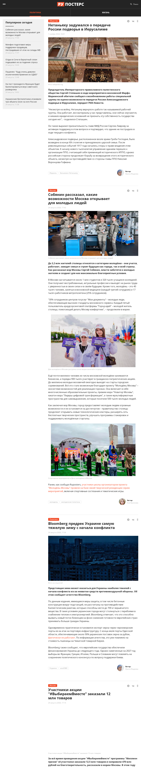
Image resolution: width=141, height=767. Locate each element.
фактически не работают (61, 637)
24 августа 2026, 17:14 (57, 703)
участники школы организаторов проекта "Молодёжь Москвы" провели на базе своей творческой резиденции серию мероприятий (89, 488)
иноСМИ (63, 668)
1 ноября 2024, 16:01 (56, 34)
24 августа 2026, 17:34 (57, 532)
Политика (35, 12)
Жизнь (105, 12)
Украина (53, 668)
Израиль (53, 173)
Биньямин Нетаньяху (69, 173)
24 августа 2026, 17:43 (57, 207)
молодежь (54, 502)
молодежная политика (70, 502)
